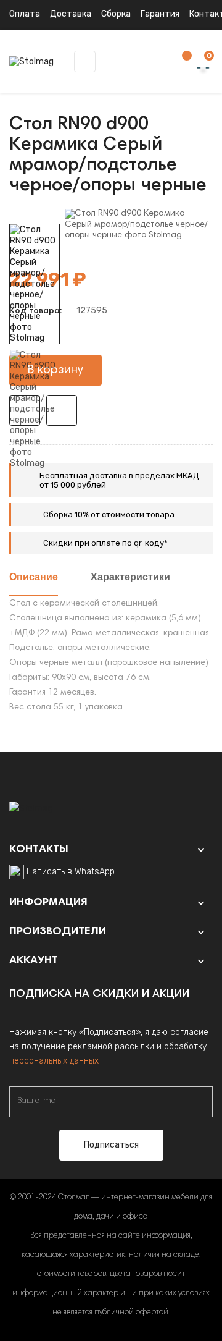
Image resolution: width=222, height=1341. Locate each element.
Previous (34, 478)
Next (34, 215)
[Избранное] (181, 62)
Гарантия (160, 14)
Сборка (116, 14)
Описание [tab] (33, 578)
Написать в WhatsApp (71, 871)
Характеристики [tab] (130, 578)
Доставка (70, 14)
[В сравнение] (61, 410)
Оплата (24, 14)
